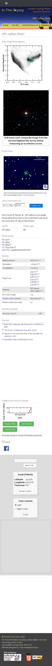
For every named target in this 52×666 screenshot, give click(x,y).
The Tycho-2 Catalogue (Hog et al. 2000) (20, 330)
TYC (3, 247)
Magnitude (7, 278)
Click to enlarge (28, 195)
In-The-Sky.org (13, 10)
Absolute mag (8, 313)
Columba (45, 25)
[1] (9, 239)
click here (43, 640)
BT (36, 274)
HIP (3, 245)
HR (3, 240)
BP (35, 282)
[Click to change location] (22, 215)
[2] (15, 247)
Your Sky (15, 25)
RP (35, 285)
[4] (30, 249)
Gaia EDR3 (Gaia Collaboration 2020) (18, 340)
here (20, 642)
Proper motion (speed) (11, 298)
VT (36, 277)
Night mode (22, 509)
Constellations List (30, 25)
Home (5, 25)
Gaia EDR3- (6, 250)
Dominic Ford (9, 637)
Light (19, 505)
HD (3, 242)
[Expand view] (45, 187)
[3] (10, 244)
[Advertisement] (26, 371)
